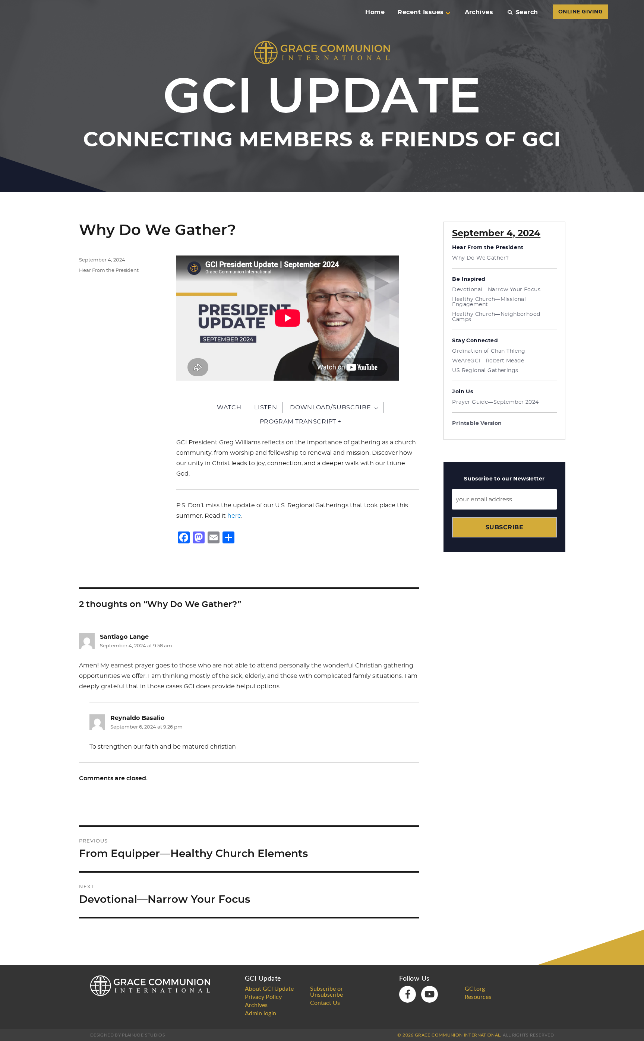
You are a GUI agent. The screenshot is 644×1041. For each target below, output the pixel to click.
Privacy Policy (263, 997)
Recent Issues (420, 12)
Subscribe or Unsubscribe (326, 992)
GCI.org (475, 989)
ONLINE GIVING (580, 12)
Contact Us (325, 1003)
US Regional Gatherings (485, 370)
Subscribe (504, 527)
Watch (229, 407)
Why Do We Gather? (480, 258)
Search (527, 12)
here (234, 516)
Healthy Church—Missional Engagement (489, 302)
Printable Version (477, 423)
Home (375, 12)
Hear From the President (109, 270)
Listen (265, 407)
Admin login (260, 1013)
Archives (479, 12)
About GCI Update (269, 989)
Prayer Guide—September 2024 (495, 402)
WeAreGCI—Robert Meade (488, 361)
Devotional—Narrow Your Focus (496, 289)
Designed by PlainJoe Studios (127, 1035)
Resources (478, 997)
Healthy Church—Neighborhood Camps (496, 317)
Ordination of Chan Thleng (488, 351)
